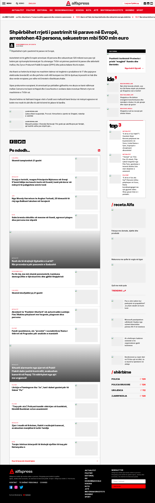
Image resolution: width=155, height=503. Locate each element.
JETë (95, 10)
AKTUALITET (18, 10)
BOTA (88, 10)
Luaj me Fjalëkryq (132, 3)
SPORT (140, 10)
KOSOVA (80, 10)
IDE (51, 10)
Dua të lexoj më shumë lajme (23, 461)
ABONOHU (117, 486)
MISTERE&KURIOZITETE (112, 10)
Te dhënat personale (28, 482)
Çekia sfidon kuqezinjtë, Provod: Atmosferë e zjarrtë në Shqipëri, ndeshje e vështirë (55, 115)
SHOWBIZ (129, 10)
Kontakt (13, 482)
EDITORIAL (42, 10)
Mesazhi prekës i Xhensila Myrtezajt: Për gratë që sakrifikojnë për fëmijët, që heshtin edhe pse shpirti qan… (54, 125)
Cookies (43, 482)
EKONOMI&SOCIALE (64, 10)
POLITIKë (30, 10)
